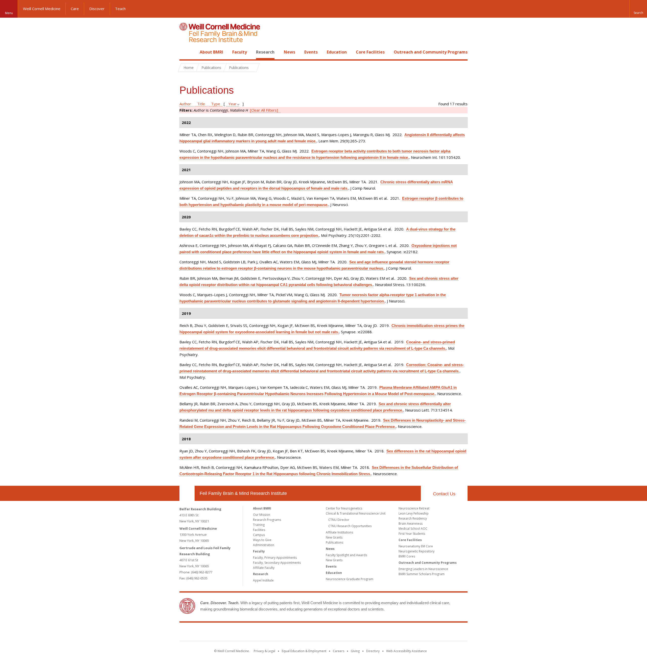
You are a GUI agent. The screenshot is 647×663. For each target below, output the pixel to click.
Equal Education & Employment (304, 651)
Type (215, 103)
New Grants (334, 537)
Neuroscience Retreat (414, 508)
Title (201, 103)
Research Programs (267, 520)
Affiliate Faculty (263, 568)
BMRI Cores (407, 556)
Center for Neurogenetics (344, 508)
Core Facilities (370, 52)
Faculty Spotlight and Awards (346, 555)
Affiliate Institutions (339, 532)
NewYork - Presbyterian (365, 633)
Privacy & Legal (264, 651)
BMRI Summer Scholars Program (422, 574)
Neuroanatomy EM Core (416, 546)
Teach (120, 8)
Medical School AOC (413, 528)
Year (232, 103)
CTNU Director (338, 520)
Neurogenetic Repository (416, 551)
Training (259, 525)
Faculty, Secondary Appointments (277, 562)
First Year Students (412, 533)
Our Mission (261, 515)
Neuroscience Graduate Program (349, 579)
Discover (97, 8)
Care (75, 8)
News (289, 52)
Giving (355, 651)
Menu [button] (9, 13)
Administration (263, 545)
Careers (338, 651)
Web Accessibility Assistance (406, 651)
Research (265, 52)
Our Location (187, 493)
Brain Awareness (411, 523)
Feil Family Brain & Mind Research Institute (243, 493)
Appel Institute (263, 580)
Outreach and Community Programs (431, 52)
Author (185, 103)
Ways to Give (262, 540)
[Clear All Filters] (264, 110)
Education (337, 52)
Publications (334, 542)
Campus (259, 535)
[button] (638, 9)
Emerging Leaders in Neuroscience (423, 569)
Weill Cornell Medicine (41, 8)
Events (311, 52)
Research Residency (413, 518)
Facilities (259, 530)
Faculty (239, 52)
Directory (373, 651)
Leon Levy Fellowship (414, 513)
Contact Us (444, 493)
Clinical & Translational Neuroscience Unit (355, 513)
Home (185, 52)
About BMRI (211, 52)
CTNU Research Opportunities (350, 526)
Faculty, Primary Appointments (275, 557)
